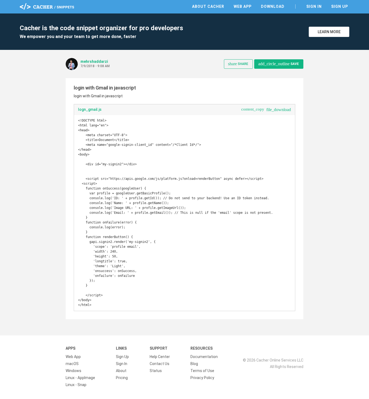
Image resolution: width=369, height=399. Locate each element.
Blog (194, 364)
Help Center (160, 357)
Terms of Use (202, 371)
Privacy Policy (202, 378)
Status (156, 371)
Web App (242, 6)
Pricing (122, 378)
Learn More (329, 32)
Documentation (204, 357)
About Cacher (208, 6)
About (121, 371)
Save (278, 63)
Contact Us (159, 364)
